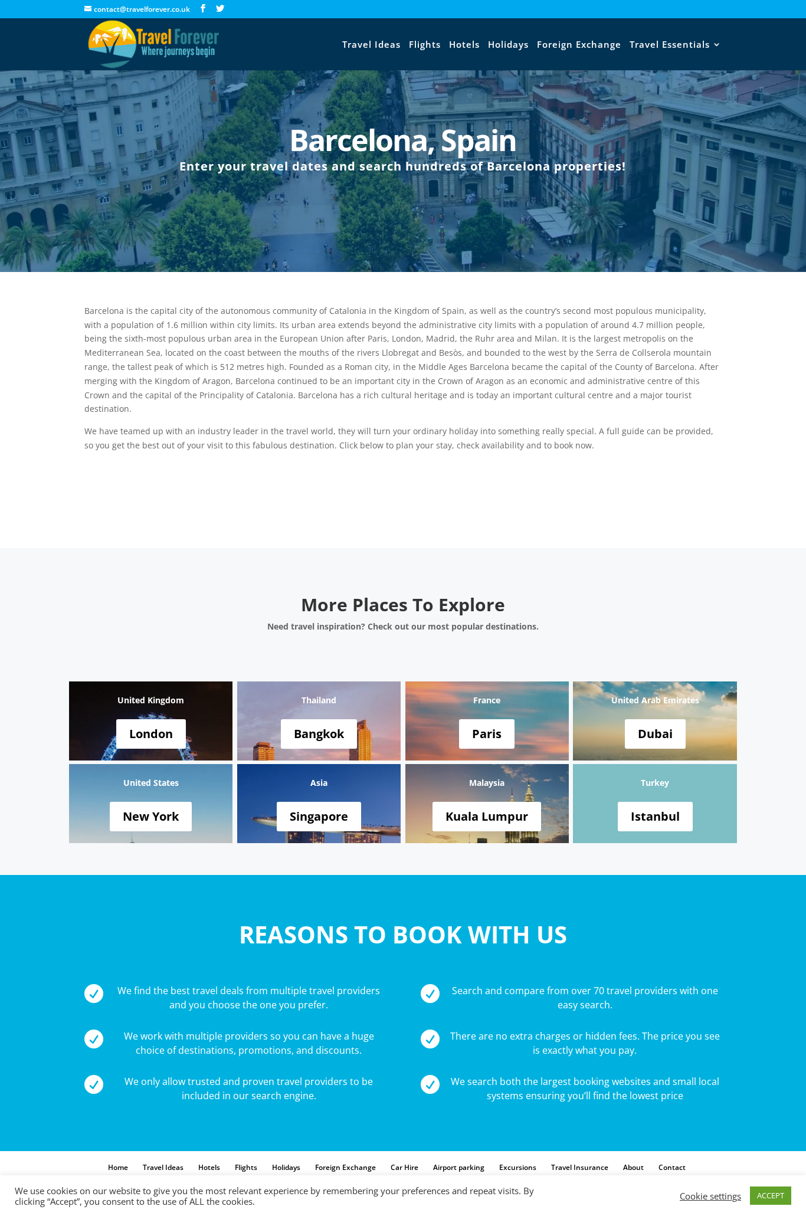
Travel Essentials (670, 45)
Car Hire (404, 1167)
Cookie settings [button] (710, 1196)
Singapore (319, 816)
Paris (487, 734)
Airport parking (458, 1167)
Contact (672, 1167)
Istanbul (655, 816)
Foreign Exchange (579, 45)
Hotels (464, 45)
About (633, 1167)
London (151, 734)
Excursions (517, 1167)
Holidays (508, 45)
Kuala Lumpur (486, 816)
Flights (425, 45)
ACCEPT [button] (770, 1195)
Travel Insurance (579, 1167)
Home (118, 1167)
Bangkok (319, 734)
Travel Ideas (371, 45)
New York (151, 816)
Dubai (655, 734)
